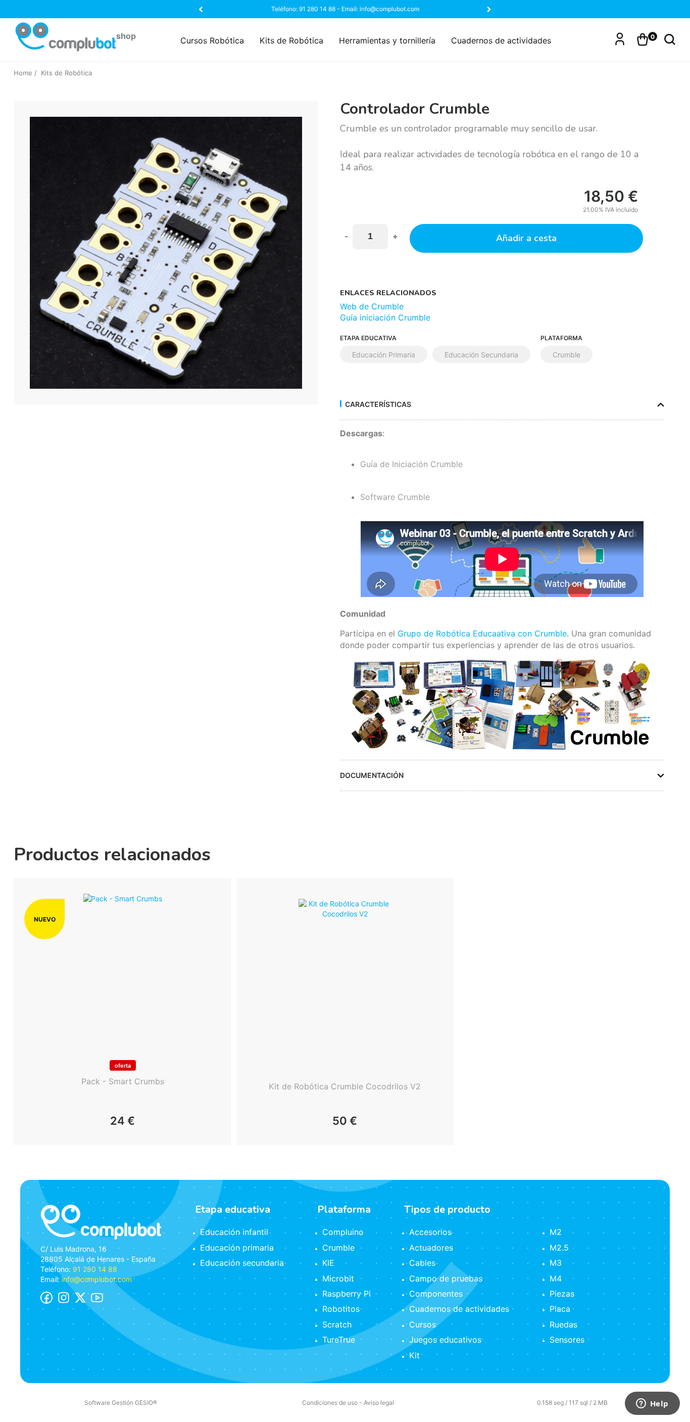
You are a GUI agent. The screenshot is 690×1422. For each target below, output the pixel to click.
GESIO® (146, 1402)
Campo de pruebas (445, 1278)
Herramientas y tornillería (387, 40)
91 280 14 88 (95, 1269)
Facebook (46, 1298)
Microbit (338, 1278)
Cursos (422, 1324)
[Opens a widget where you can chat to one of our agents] (652, 1404)
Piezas (562, 1294)
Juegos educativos (445, 1340)
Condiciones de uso (330, 1402)
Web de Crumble (372, 306)
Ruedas (563, 1324)
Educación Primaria (383, 354)
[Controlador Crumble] (166, 253)
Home (23, 73)
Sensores (567, 1340)
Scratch (337, 1324)
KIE (328, 1263)
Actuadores (431, 1248)
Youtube (97, 1298)
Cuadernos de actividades (501, 40)
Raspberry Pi (346, 1294)
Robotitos (341, 1309)
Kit (414, 1355)
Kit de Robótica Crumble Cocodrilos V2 (345, 1086)
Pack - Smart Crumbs (122, 1081)
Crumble (566, 354)
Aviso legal (379, 1402)
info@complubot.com (97, 1279)
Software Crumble (395, 497)
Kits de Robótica (291, 40)
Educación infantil (234, 1232)
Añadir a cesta (526, 238)
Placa (560, 1309)
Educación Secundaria (481, 354)
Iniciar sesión (619, 37)
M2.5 (559, 1248)
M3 (556, 1263)
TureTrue (338, 1340)
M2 (556, 1232)
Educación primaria (237, 1248)
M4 (556, 1278)
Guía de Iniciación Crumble (411, 464)
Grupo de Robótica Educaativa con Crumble (482, 633)
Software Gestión (108, 1402)
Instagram (64, 1298)
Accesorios (430, 1232)
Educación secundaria (242, 1263)
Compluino (343, 1232)
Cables (422, 1263)
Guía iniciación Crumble (385, 317)
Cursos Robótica (212, 40)
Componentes (436, 1294)
